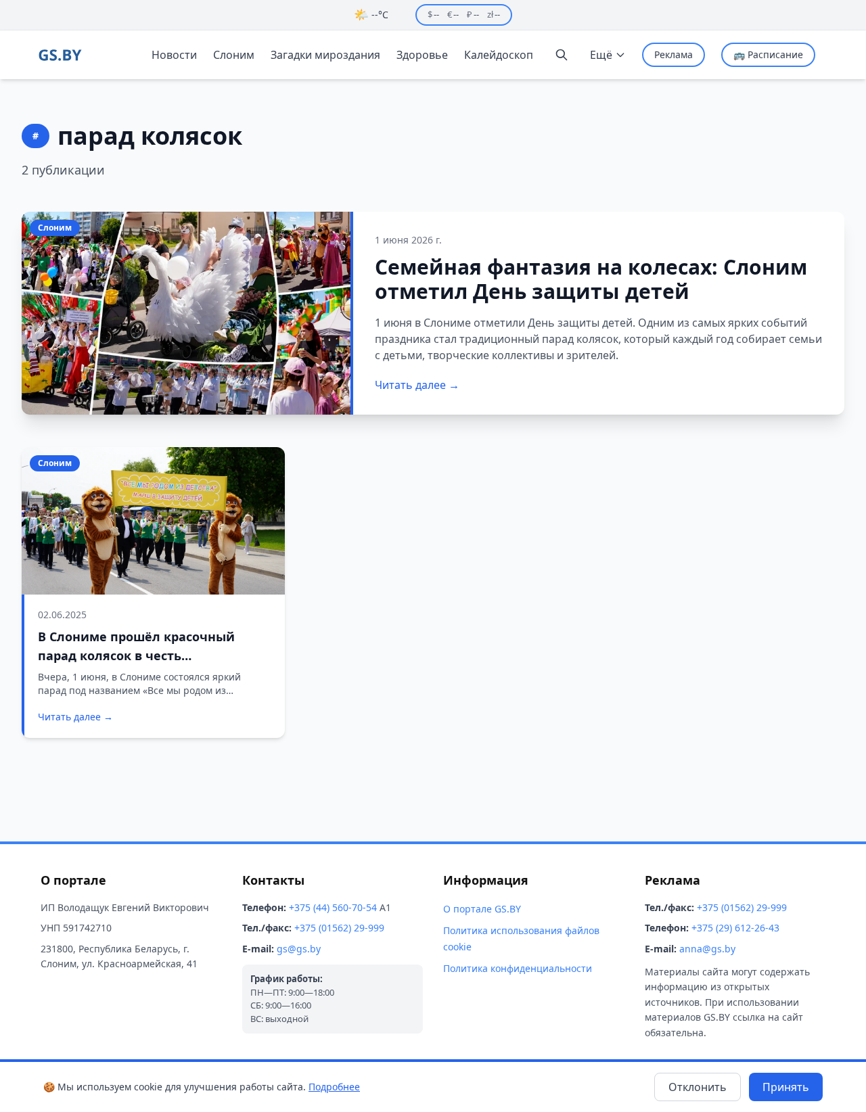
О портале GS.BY (482, 908)
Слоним (233, 54)
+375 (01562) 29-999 (339, 927)
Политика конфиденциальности (517, 968)
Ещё (601, 54)
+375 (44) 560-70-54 (333, 907)
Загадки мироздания (325, 54)
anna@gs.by (707, 948)
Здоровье (422, 54)
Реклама (673, 54)
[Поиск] (561, 55)
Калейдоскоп (498, 54)
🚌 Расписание (768, 54)
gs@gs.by (299, 948)
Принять (785, 1087)
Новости (174, 54)
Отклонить (697, 1087)
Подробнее (334, 1086)
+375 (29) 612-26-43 (735, 927)
